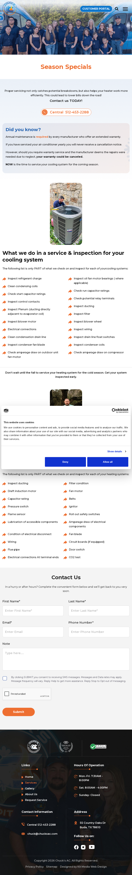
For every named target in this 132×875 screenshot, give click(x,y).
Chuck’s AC (62, 860)
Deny (65, 461)
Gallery (29, 788)
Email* (7, 622)
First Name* (11, 601)
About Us (31, 794)
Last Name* (77, 601)
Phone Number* (81, 622)
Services (31, 782)
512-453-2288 (47, 824)
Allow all (108, 461)
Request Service (36, 800)
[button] (125, 9)
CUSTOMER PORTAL (96, 8)
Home (29, 776)
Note (6, 644)
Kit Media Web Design (92, 866)
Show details (114, 451)
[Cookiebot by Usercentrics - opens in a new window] (114, 410)
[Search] (117, 9)
